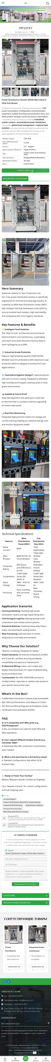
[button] (47, 948)
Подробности (14, 967)
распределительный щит (12, 809)
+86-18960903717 (15, 996)
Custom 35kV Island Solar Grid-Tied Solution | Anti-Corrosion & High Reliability (36, 949)
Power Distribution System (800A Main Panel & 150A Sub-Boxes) (25, 853)
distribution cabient (34, 805)
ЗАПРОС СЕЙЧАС (24, 170)
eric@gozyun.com (26, 1000)
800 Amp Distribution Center (16, 812)
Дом (32, 32)
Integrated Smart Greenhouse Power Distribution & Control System (13, 949)
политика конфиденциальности (28, 1050)
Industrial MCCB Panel (13, 805)
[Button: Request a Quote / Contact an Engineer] (23, 779)
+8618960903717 (20, 1004)
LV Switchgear (10, 799)
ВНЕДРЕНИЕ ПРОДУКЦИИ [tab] (15, 178)
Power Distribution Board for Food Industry (22, 802)
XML (10, 1050)
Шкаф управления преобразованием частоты (21, 34)
